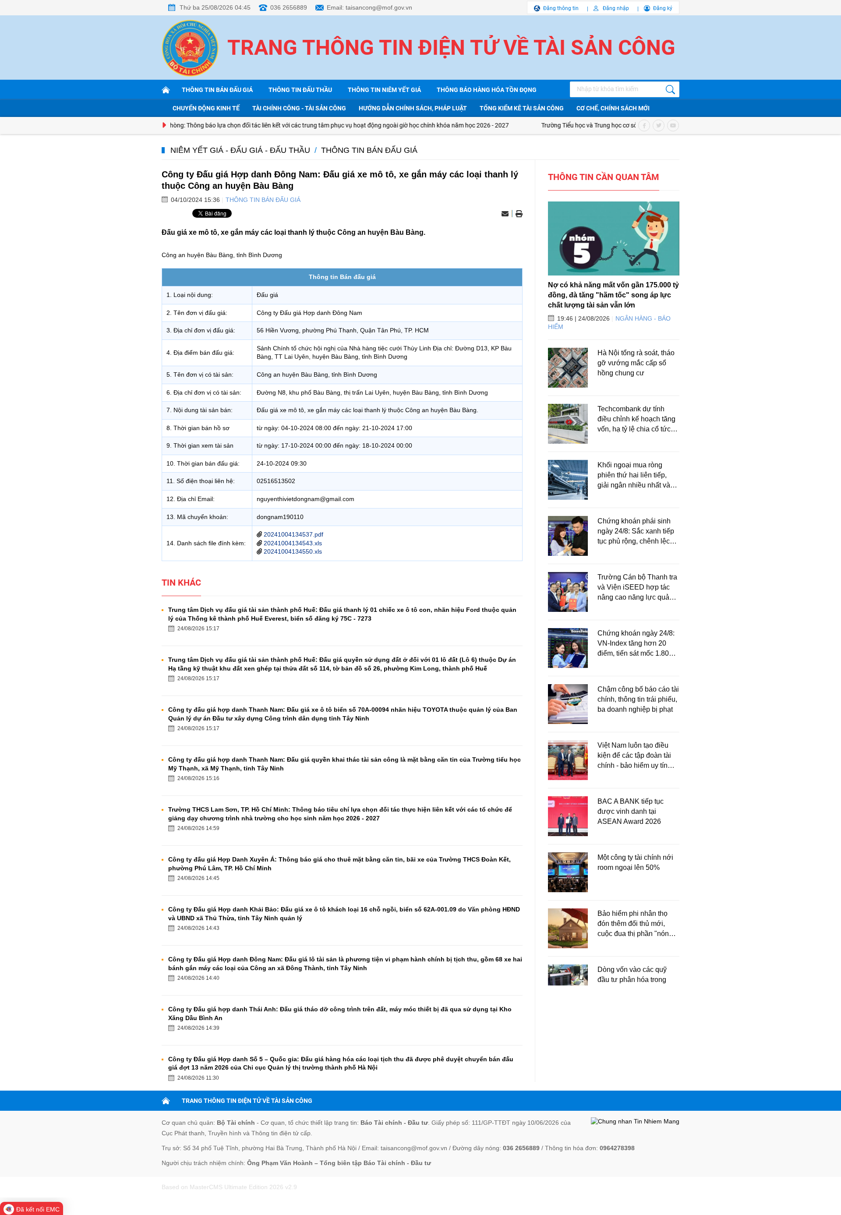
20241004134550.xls (293, 551)
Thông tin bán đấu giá (217, 89)
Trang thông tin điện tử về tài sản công (451, 47)
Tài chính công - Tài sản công (299, 108)
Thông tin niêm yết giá (384, 89)
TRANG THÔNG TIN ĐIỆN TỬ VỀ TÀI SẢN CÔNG (247, 1100)
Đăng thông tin (561, 8)
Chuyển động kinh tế (206, 108)
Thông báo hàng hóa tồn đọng (487, 89)
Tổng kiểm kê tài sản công (522, 108)
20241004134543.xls (293, 543)
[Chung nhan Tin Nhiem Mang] (635, 1121)
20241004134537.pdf (293, 534)
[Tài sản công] (167, 89)
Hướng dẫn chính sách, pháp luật (413, 108)
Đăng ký (662, 8)
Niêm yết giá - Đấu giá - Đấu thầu (240, 150)
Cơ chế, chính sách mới (613, 108)
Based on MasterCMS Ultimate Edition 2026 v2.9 (229, 1186)
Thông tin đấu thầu (300, 89)
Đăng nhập (616, 8)
